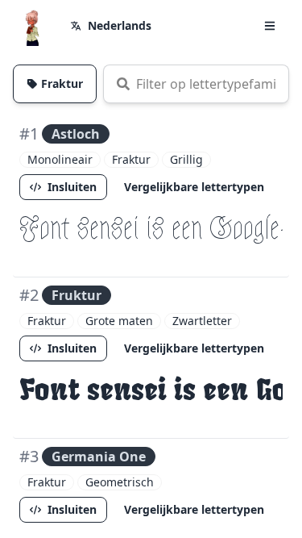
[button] (269, 25)
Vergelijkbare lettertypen (194, 186)
